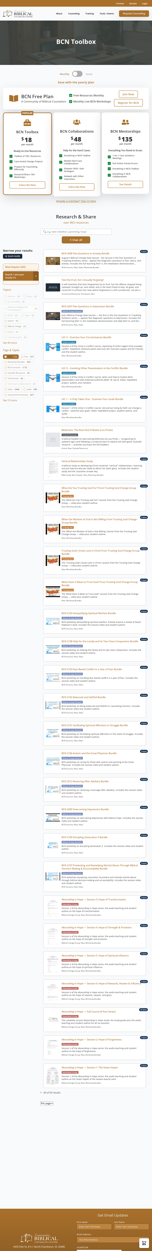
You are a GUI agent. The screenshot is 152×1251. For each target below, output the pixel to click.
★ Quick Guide (12, 256)
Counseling (74, 13)
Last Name (119, 1222)
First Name (82, 1222)
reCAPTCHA (82, 1247)
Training (90, 13)
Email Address (84, 1234)
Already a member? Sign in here (76, 201)
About (59, 13)
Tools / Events (107, 13)
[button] (144, 1243)
